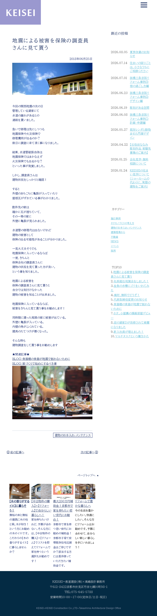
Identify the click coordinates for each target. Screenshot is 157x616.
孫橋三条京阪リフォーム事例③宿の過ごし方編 (139, 82)
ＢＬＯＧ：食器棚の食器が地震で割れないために (41, 358)
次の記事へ (87, 452)
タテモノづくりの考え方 (122, 223)
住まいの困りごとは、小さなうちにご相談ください (140, 67)
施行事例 (116, 218)
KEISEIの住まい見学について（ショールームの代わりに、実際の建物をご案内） (140, 178)
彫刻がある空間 (139, 107)
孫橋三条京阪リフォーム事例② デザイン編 (139, 97)
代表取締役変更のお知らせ (130, 299)
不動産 (114, 237)
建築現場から (118, 232)
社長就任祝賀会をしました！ (131, 281)
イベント (115, 246)
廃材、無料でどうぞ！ (127, 295)
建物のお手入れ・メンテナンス (73, 435)
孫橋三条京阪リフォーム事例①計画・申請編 (139, 118)
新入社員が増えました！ (129, 331)
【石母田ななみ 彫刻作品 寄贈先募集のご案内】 (140, 148)
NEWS (115, 241)
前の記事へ (17, 452)
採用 (113, 251)
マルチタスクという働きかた (132, 336)
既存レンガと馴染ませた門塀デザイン (140, 133)
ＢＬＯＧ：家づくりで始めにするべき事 (34, 363)
